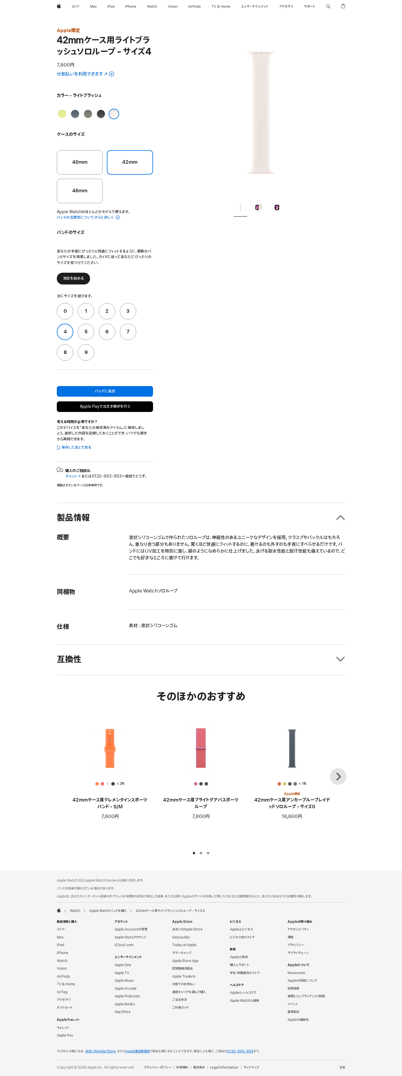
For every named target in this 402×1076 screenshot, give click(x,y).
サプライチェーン (298, 953)
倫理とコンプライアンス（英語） (307, 996)
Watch (75, 911)
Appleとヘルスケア (243, 993)
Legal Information (224, 1067)
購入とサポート (239, 965)
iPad (60, 945)
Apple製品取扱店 (138, 1051)
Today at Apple (184, 945)
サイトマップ (251, 1067)
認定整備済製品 (182, 968)
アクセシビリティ (298, 929)
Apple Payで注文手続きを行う (105, 406)
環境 (290, 937)
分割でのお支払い (183, 984)
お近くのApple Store (187, 929)
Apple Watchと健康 (244, 1001)
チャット (73, 476)
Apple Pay (65, 1035)
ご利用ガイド (180, 1008)
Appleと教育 (239, 957)
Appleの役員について (302, 981)
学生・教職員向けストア (245, 973)
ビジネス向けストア (242, 937)
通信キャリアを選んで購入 (189, 992)
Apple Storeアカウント (130, 937)
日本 (342, 1067)
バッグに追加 (105, 391)
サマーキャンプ (181, 953)
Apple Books (124, 1004)
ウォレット (63, 1028)
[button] (328, 6)
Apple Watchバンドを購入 (108, 911)
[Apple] (59, 910)
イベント (293, 1004)
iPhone (62, 953)
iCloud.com (123, 945)
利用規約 (182, 1067)
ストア (60, 929)
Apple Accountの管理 (130, 929)
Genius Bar (181, 937)
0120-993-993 (240, 1051)
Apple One (122, 965)
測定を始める (73, 278)
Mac (60, 937)
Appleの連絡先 (298, 1020)
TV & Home (66, 984)
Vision (62, 968)
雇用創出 (293, 1012)
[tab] (240, 208)
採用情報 (293, 988)
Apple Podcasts (127, 996)
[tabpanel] (261, 112)
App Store (122, 1012)
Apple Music (124, 981)
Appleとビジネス (241, 929)
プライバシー (296, 945)
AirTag (62, 992)
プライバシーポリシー (157, 1067)
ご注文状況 (179, 1000)
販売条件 (199, 1067)
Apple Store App (185, 961)
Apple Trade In (183, 976)
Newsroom (296, 973)
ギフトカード (64, 1008)
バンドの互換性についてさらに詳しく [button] (85, 217)
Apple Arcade (125, 988)
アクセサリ (64, 1000)
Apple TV (121, 973)
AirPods (63, 976)
